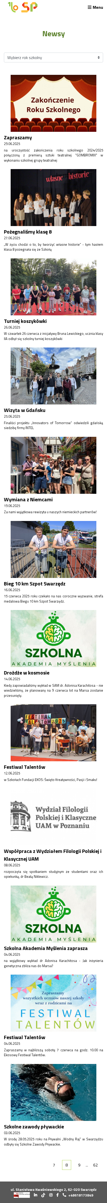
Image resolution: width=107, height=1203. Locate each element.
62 (95, 1165)
